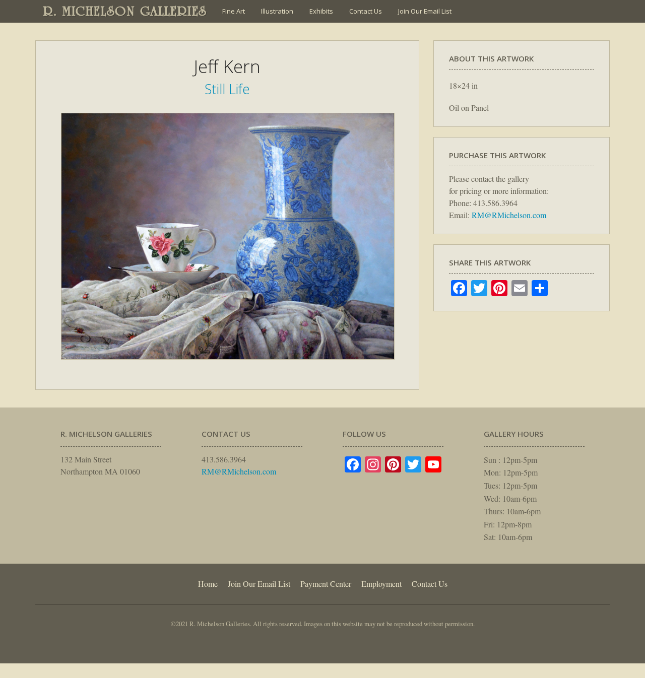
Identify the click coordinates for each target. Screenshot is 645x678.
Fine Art (233, 11)
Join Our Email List (425, 11)
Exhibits (321, 11)
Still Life (227, 89)
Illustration (277, 11)
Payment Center (325, 583)
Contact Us (365, 11)
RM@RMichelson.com (509, 215)
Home (208, 583)
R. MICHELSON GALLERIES (125, 11)
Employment (381, 583)
